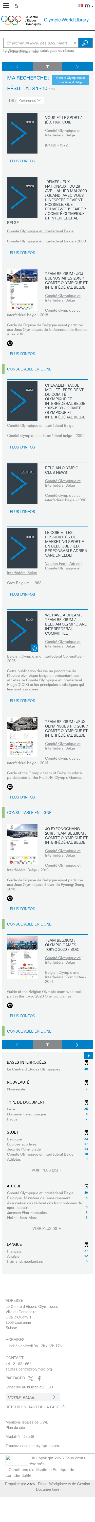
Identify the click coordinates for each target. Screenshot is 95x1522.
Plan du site (15, 1427)
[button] (47, 1069)
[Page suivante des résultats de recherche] (77, 66)
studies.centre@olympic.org (29, 1369)
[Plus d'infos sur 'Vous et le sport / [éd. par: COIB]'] (22, 133)
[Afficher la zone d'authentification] (17, 5)
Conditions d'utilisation (29, 1469)
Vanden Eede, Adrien (62, 563)
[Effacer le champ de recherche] (76, 43)
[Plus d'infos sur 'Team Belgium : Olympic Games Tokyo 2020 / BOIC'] (22, 957)
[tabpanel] (47, 668)
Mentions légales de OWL (27, 1422)
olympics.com (47, 1445)
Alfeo (31, 1484)
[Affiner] (48, 66)
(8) (45, 1228)
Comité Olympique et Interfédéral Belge (63, 133)
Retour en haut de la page (33, 1406)
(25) (45, 1170)
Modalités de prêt (20, 1436)
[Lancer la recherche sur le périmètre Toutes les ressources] (85, 43)
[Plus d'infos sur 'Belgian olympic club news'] (22, 483)
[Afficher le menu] (6, 6)
